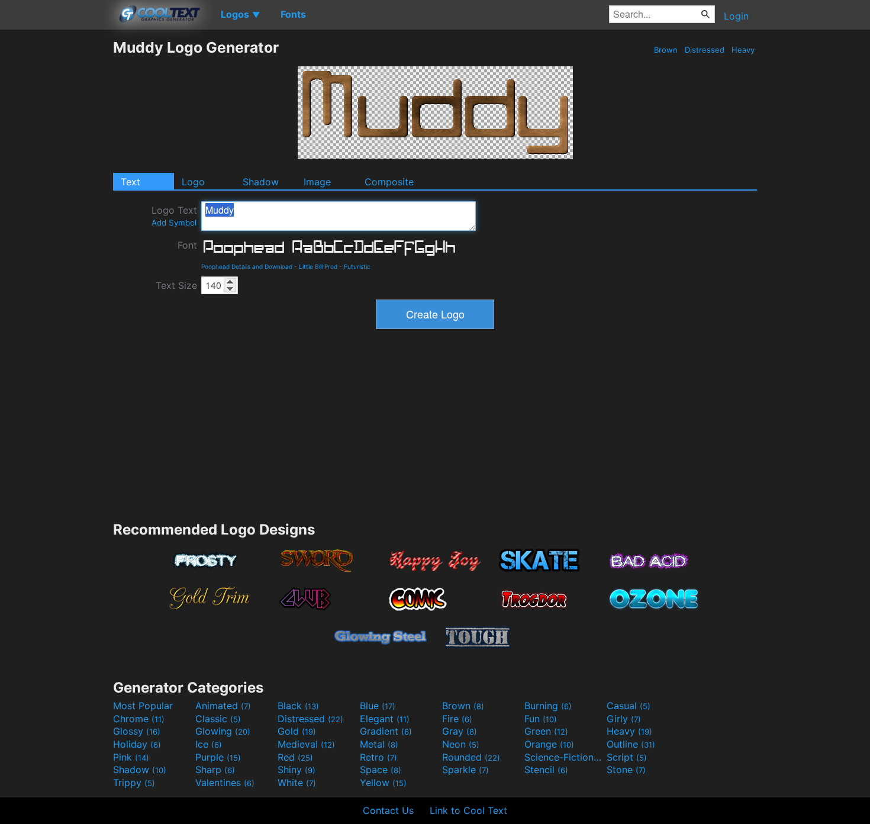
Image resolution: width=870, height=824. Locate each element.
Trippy (134, 782)
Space (380, 769)
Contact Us (388, 810)
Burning (548, 706)
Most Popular (143, 706)
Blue (377, 706)
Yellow (383, 782)
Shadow (261, 182)
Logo (193, 182)
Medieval (306, 744)
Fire (457, 719)
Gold (297, 731)
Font (187, 245)
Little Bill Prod (318, 266)
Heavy (743, 49)
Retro (378, 757)
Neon (460, 744)
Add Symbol (174, 222)
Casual (628, 706)
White (297, 782)
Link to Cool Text (468, 810)
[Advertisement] (56, 216)
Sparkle (465, 769)
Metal (379, 744)
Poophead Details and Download (246, 266)
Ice (208, 744)
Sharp (215, 769)
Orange (549, 744)
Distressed (704, 49)
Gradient (386, 731)
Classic (218, 719)
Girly (624, 719)
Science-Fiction (564, 757)
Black (298, 706)
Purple (218, 757)
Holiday (137, 744)
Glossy (136, 731)
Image (317, 182)
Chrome (139, 719)
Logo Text (174, 215)
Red (295, 757)
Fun (540, 719)
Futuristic (357, 266)
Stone (626, 769)
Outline (631, 744)
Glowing (222, 731)
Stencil (546, 769)
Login (736, 16)
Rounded (471, 757)
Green (546, 731)
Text (130, 182)
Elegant (385, 719)
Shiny (296, 769)
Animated (223, 706)
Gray (459, 731)
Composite (389, 182)
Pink (131, 757)
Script (627, 757)
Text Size (176, 285)
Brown (666, 49)
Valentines (224, 782)
